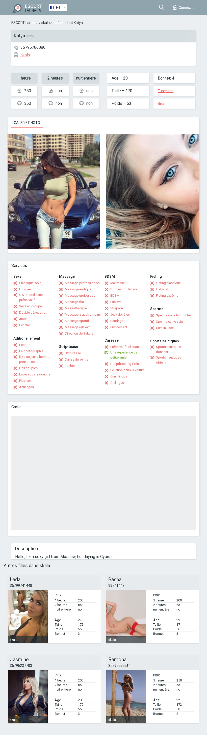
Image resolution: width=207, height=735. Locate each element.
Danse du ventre (76, 359)
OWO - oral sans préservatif (31, 297)
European (165, 91)
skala (45, 23)
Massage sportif (77, 321)
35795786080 (32, 47)
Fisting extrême (167, 295)
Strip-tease (73, 353)
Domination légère (123, 289)
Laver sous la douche (34, 374)
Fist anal (162, 289)
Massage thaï (75, 302)
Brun (161, 103)
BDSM (114, 295)
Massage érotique (78, 289)
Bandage (116, 321)
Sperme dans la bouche (173, 315)
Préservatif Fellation (124, 347)
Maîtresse (117, 283)
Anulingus (26, 387)
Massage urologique (80, 295)
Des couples (28, 368)
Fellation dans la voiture (127, 370)
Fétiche (24, 325)
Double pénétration (33, 312)
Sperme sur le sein (169, 321)
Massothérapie (76, 308)
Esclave (115, 302)
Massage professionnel (82, 283)
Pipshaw (25, 381)
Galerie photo (27, 123)
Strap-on (116, 308)
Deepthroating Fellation (127, 364)
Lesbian (70, 366)
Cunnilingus (118, 376)
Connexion (187, 8)
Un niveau (26, 289)
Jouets (24, 319)
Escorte (24, 345)
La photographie (31, 351)
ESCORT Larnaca (24, 23)
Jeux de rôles (120, 314)
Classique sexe (30, 283)
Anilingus (117, 383)
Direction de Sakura (79, 333)
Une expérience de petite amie (123, 354)
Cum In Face (165, 328)
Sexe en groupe (30, 306)
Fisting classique (168, 283)
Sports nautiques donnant (168, 349)
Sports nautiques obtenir (168, 360)
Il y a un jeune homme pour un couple (34, 359)
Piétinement (118, 327)
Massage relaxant (78, 327)
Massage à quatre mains (83, 314)
